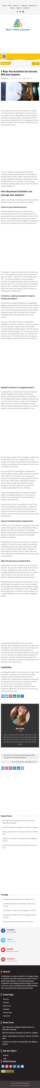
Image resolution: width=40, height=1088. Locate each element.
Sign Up (19, 8)
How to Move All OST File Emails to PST (23, 762)
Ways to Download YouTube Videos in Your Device (18, 922)
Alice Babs (28, 78)
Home (4, 5)
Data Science (5, 103)
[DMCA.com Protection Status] (7, 1072)
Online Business (32, 103)
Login (4, 1059)
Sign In (12, 8)
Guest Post (15, 103)
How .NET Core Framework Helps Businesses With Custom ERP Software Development (19, 756)
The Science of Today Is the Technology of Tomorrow (19, 910)
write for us (6, 986)
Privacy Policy (7, 1013)
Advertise (24, 5)
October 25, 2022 (16, 78)
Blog (10, 5)
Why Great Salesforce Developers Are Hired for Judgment (20, 827)
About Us (16, 5)
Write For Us (32, 5)
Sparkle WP (27, 1085)
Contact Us (26, 8)
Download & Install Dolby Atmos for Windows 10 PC (18, 899)
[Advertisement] (20, 43)
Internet (23, 103)
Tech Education (6, 106)
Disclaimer (6, 1009)
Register (5, 1055)
